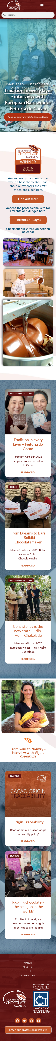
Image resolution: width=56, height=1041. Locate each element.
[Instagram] (31, 1020)
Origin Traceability (28, 822)
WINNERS (28, 963)
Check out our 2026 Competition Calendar (28, 230)
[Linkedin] (38, 1020)
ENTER (28, 971)
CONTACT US (28, 975)
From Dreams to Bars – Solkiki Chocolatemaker (28, 537)
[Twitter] (24, 1020)
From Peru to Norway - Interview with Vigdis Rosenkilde (28, 752)
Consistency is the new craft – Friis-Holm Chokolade (28, 631)
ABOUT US (28, 967)
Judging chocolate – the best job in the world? (28, 906)
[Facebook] (17, 1020)
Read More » (28, 472)
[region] (28, 75)
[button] (42, 5)
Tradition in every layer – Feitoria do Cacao (28, 444)
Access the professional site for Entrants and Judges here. (28, 209)
